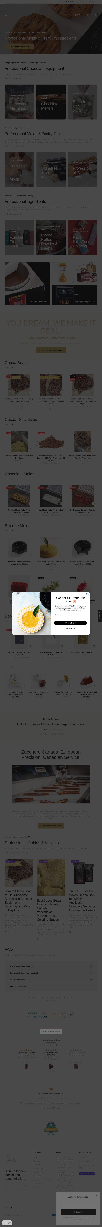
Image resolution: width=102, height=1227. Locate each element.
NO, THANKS (70, 629)
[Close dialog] (87, 594)
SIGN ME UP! (70, 623)
